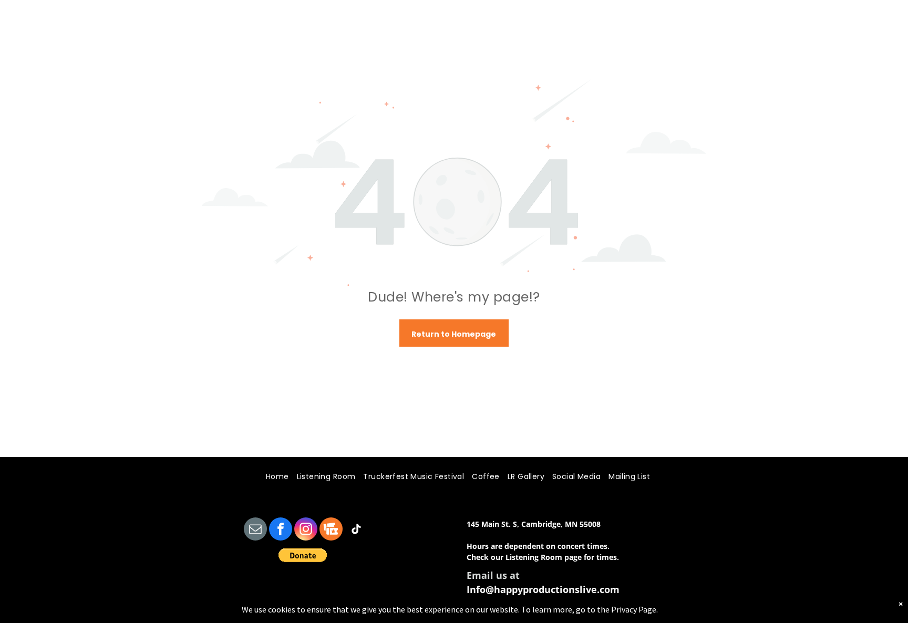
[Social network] (331, 530)
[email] (255, 530)
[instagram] (305, 530)
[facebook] (280, 530)
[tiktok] (356, 530)
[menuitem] (273, 477)
